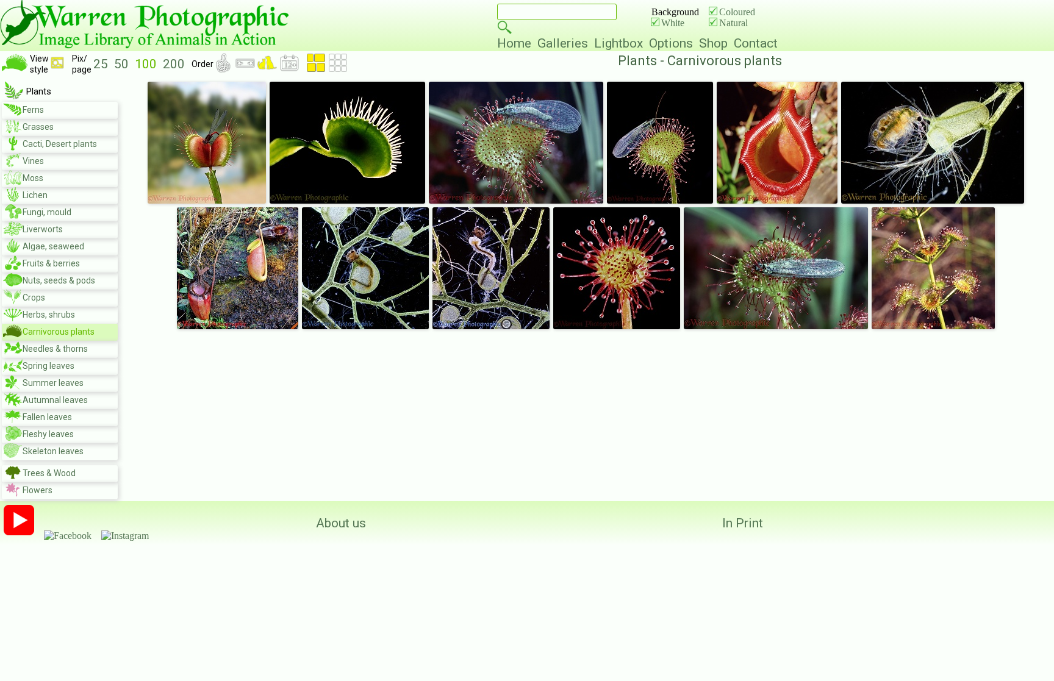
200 (175, 64)
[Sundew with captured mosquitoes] (933, 326)
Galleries (565, 43)
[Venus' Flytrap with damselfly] (207, 201)
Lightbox (621, 43)
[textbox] (557, 12)
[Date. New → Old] (289, 69)
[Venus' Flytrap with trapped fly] (347, 201)
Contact (756, 43)
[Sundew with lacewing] (516, 201)
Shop (716, 43)
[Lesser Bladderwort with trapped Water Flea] (933, 201)
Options (674, 43)
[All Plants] (14, 96)
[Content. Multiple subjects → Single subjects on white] (268, 69)
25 (102, 64)
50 (123, 64)
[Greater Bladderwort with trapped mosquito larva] (365, 326)
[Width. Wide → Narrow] (246, 69)
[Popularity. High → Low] (224, 69)
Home (517, 43)
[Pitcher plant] (777, 201)
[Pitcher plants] (237, 326)
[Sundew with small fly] (617, 326)
